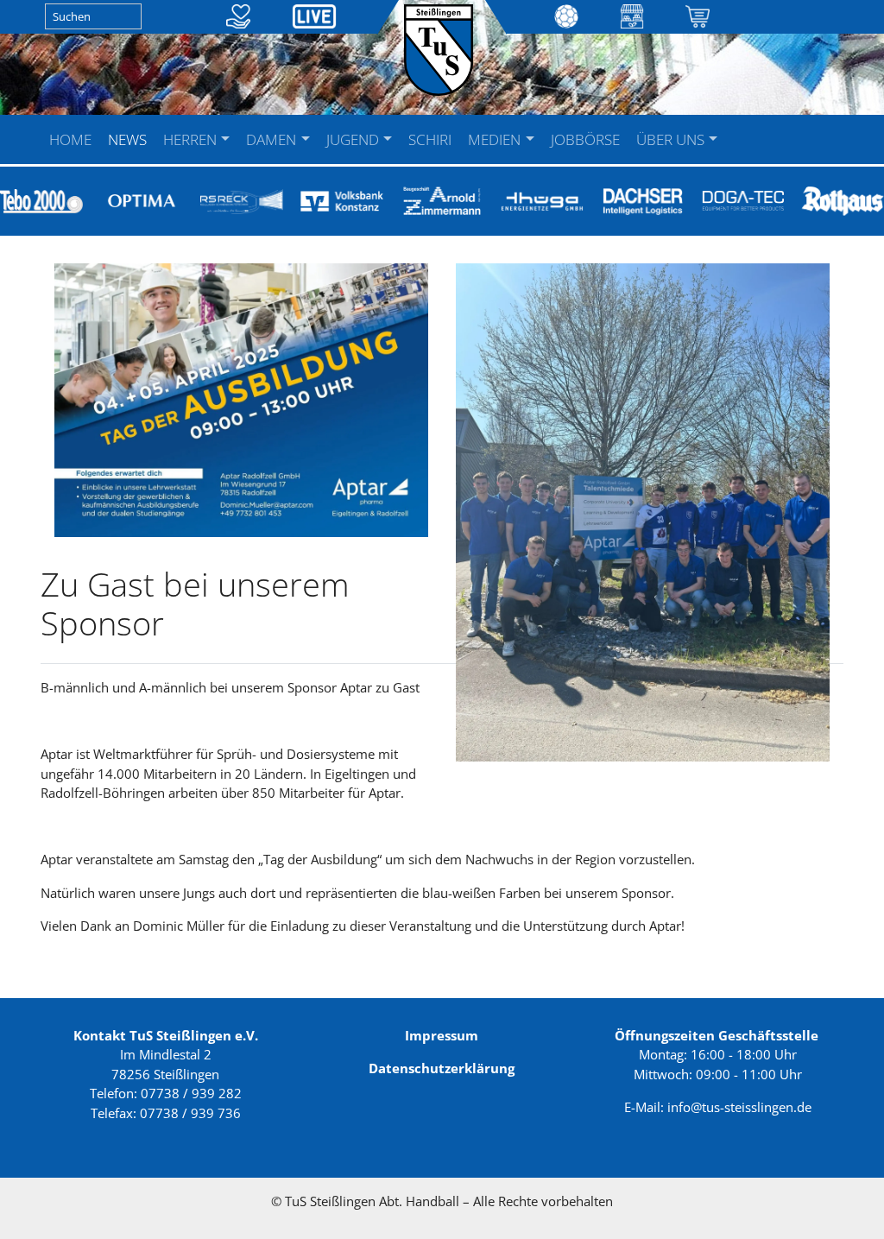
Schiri (429, 139)
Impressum (441, 1035)
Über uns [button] (672, 139)
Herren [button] (191, 139)
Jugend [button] (354, 139)
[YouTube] (751, 129)
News (127, 139)
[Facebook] (735, 129)
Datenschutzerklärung (442, 1068)
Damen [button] (273, 139)
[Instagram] (767, 129)
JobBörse (585, 139)
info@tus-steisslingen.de (739, 1107)
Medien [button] (496, 139)
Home (70, 139)
